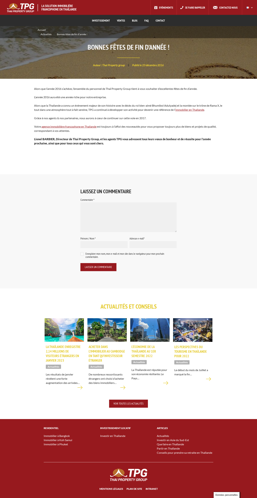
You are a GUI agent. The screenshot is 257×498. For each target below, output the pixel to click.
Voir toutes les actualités (128, 403)
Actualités (46, 34)
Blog (134, 20)
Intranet (152, 488)
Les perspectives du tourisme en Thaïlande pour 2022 (190, 351)
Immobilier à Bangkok (57, 435)
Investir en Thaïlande (112, 435)
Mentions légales (111, 488)
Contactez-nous (228, 7)
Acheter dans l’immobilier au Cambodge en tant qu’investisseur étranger (107, 353)
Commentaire (87, 199)
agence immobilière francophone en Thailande (69, 126)
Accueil (42, 29)
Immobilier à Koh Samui (58, 440)
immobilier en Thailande (189, 109)
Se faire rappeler (195, 7)
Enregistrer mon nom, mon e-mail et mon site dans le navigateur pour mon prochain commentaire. (124, 255)
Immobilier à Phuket (56, 444)
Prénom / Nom (88, 238)
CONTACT (160, 20)
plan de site (134, 488)
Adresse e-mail (137, 238)
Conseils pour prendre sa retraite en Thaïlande (184, 452)
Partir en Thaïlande (168, 448)
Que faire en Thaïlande (170, 444)
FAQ (146, 20)
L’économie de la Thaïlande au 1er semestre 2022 (143, 351)
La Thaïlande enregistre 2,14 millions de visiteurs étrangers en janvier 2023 (63, 353)
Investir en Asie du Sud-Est (173, 440)
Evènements (166, 7)
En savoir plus (80, 389)
